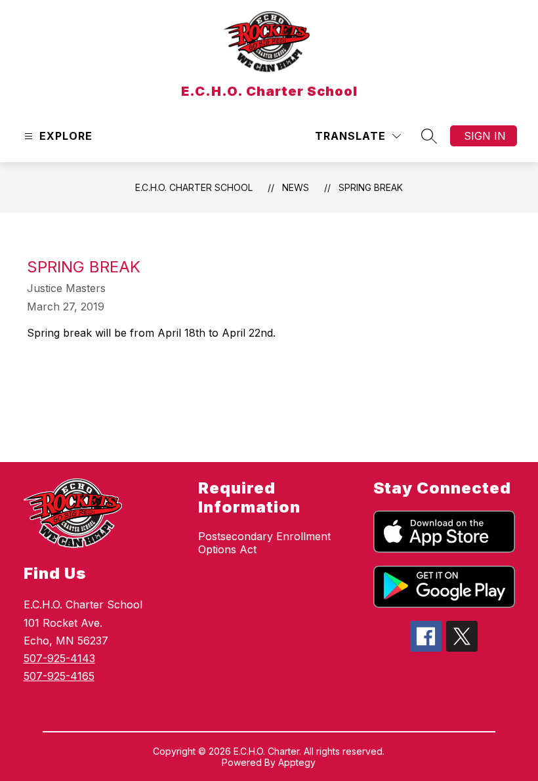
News (295, 187)
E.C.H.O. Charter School (194, 187)
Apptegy (297, 762)
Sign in (485, 135)
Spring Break (371, 187)
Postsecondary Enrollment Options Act (264, 543)
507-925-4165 (59, 676)
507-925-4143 (59, 658)
